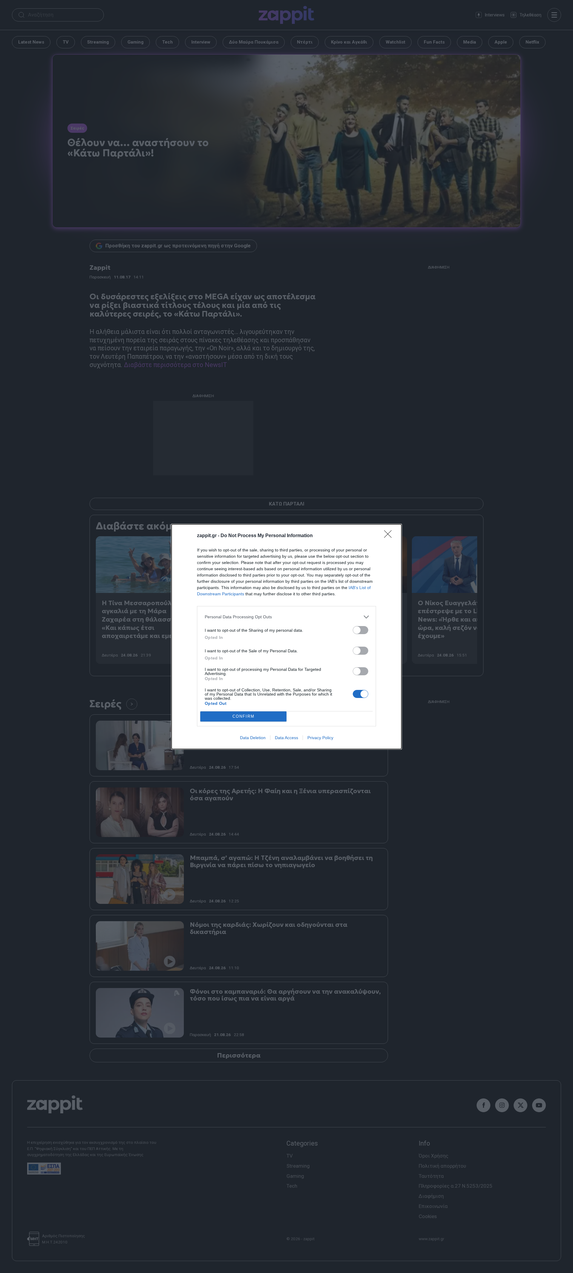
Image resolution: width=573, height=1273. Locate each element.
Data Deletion (253, 737)
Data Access (286, 737)
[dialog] (286, 636)
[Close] (389, 536)
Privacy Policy (320, 737)
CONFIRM (243, 716)
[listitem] (286, 617)
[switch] (360, 630)
